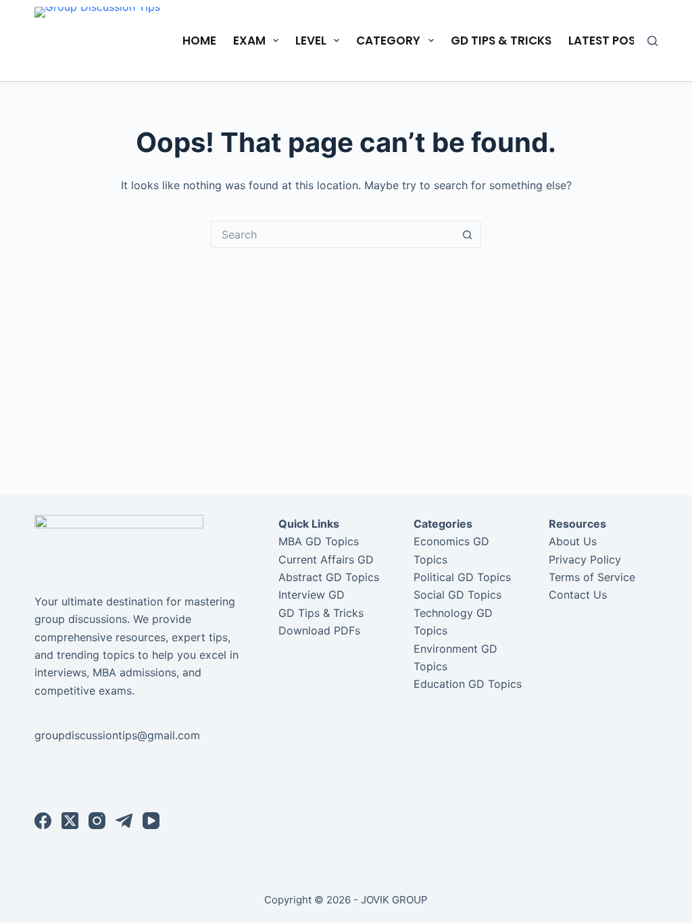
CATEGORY (388, 40)
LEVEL (310, 40)
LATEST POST (605, 40)
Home (199, 40)
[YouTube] (151, 820)
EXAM (249, 40)
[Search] (652, 41)
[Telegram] (124, 820)
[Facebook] (42, 820)
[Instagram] (97, 820)
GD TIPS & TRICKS (501, 40)
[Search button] (467, 234)
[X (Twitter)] (69, 820)
